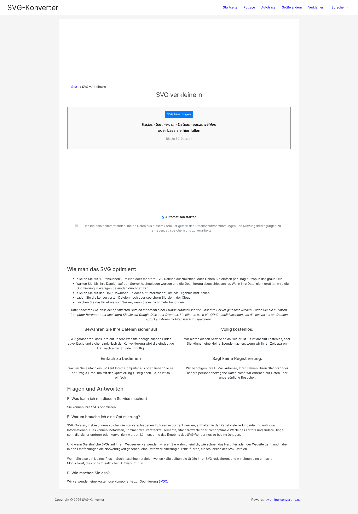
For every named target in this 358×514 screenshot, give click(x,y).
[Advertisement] (179, 53)
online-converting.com (286, 500)
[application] (346, 7)
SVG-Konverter (32, 7)
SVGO (163, 481)
